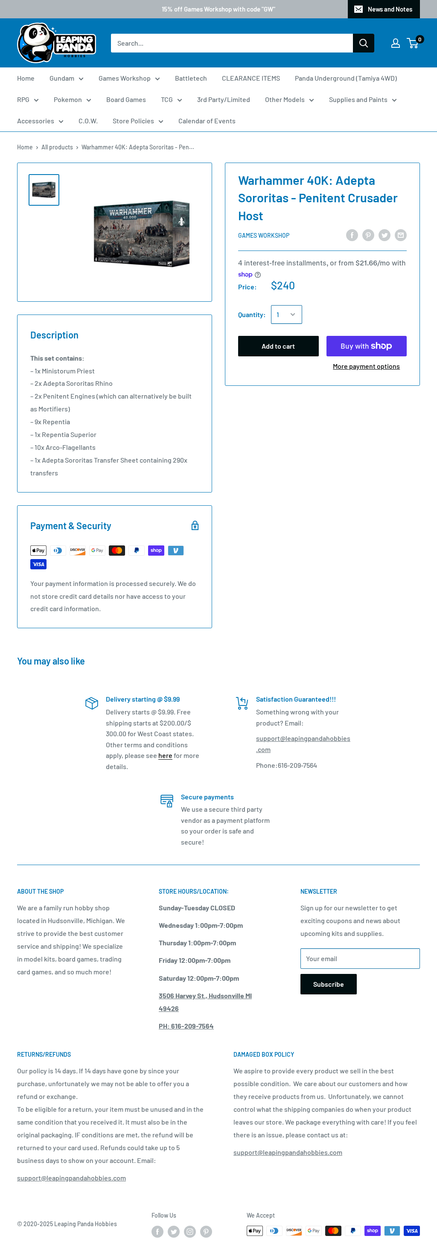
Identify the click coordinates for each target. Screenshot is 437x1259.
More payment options (366, 366)
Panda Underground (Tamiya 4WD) (346, 78)
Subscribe (328, 984)
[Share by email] (401, 235)
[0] (413, 43)
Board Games (126, 99)
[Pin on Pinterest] (368, 235)
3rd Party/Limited (223, 99)
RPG (23, 99)
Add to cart (278, 346)
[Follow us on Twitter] (174, 1232)
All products (57, 147)
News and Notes (390, 9)
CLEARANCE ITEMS (251, 78)
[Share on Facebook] (352, 235)
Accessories (35, 121)
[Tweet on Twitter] (384, 235)
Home (26, 78)
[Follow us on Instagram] (190, 1232)
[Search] (363, 43)
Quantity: (252, 314)
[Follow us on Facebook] (157, 1232)
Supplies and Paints (358, 99)
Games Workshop (125, 78)
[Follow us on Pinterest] (206, 1232)
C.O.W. (88, 121)
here (165, 755)
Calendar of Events (207, 121)
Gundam (62, 78)
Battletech (191, 78)
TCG (167, 99)
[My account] (395, 43)
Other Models (285, 99)
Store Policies (133, 121)
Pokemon (68, 99)
